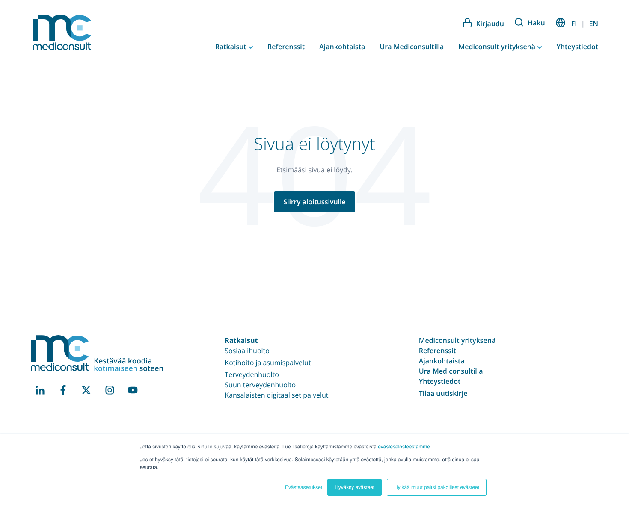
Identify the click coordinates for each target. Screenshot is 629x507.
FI (574, 23)
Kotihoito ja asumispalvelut (268, 362)
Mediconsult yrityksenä (497, 46)
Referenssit (286, 46)
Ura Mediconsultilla (412, 46)
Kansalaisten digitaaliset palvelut (276, 395)
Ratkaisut (231, 46)
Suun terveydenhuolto (260, 384)
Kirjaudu (490, 23)
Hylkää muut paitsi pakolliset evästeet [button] (436, 487)
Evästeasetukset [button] (303, 487)
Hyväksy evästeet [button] (354, 487)
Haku (536, 22)
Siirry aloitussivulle (314, 201)
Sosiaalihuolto (247, 350)
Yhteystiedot (577, 46)
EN (593, 23)
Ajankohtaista (342, 46)
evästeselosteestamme (404, 446)
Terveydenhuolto (252, 374)
